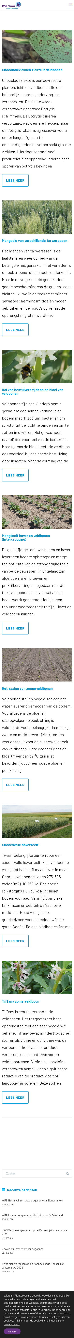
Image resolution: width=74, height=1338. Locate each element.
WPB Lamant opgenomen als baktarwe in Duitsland (32, 1215)
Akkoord (12, 1331)
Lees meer (15, 180)
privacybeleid (12, 1324)
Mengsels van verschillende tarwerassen (34, 240)
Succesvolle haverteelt (20, 845)
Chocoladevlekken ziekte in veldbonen (32, 70)
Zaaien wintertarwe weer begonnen (22, 1248)
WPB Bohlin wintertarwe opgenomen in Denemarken (32, 1200)
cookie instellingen (44, 1320)
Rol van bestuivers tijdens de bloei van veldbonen (32, 392)
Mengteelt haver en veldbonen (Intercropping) (26, 537)
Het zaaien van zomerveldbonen (27, 688)
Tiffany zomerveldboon (20, 1001)
